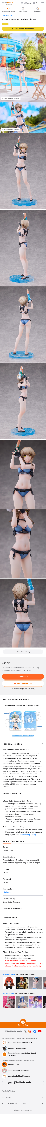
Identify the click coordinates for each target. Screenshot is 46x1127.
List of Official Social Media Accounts (19, 1083)
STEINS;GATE (7, 15)
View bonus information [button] (24, 29)
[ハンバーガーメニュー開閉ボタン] (42, 3)
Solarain (7, 892)
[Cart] (21, 3)
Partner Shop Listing (28, 835)
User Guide (6, 1097)
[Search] (18, 3)
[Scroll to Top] (23, 1022)
